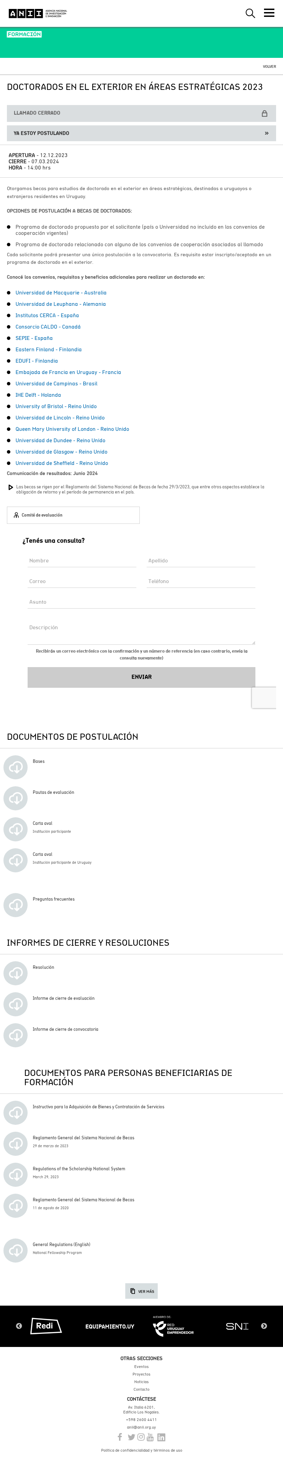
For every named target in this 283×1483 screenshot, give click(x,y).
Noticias (141, 1381)
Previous (19, 1326)
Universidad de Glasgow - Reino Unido (61, 451)
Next (264, 1326)
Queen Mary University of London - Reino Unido (72, 429)
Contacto (141, 1389)
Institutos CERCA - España (47, 315)
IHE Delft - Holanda (38, 395)
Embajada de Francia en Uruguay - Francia (68, 372)
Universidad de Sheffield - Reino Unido (62, 463)
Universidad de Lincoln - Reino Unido (60, 417)
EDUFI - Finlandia (37, 360)
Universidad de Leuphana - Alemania (61, 304)
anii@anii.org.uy (141, 1427)
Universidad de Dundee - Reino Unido (60, 440)
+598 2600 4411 (141, 1419)
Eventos (141, 1366)
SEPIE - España (34, 338)
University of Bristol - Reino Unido (56, 406)
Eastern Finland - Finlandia (49, 349)
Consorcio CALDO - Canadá (48, 326)
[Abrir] (269, 13)
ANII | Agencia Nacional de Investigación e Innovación (38, 13)
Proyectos (141, 1374)
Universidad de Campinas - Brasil (56, 383)
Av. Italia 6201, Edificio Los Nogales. (141, 1409)
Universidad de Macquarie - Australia (61, 292)
